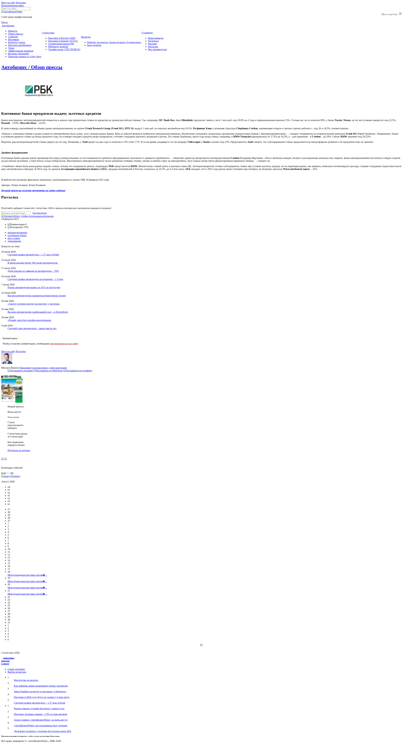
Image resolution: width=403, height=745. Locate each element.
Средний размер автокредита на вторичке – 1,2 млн (35, 279)
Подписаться (39, 213)
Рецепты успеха (16, 42)
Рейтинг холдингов (97, 42)
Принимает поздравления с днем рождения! (43, 367)
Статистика (48, 32)
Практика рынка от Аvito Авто (24, 56)
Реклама (152, 43)
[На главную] (11, 11)
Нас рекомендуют (157, 49)
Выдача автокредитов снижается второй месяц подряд (37, 295)
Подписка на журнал (19, 450)
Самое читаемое (16, 669)
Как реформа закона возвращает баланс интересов (41, 685)
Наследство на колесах (26, 680)
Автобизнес (8, 25)
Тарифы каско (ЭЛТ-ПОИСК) (64, 49)
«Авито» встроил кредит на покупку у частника (34, 303)
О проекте (147, 32)
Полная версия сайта (12, 5)
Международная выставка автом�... (27, 575)
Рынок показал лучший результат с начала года (39, 708)
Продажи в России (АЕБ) (61, 38)
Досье (11, 48)
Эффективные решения (20, 50)
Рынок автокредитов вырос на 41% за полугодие (34, 287)
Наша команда (155, 38)
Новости (12, 31)
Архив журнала (117, 42)
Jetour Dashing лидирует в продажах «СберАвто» (40, 691)
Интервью (13, 39)
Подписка (153, 41)
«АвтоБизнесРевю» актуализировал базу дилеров (40, 725)
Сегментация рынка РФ (61, 43)
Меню (4, 22)
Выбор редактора (17, 672)
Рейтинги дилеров (58, 46)
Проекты (86, 37)
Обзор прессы (15, 33)
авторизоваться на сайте (64, 343)
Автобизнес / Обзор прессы (31, 67)
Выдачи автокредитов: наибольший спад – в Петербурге (38, 312)
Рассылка (21, 2)
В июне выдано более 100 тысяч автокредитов (33, 262)
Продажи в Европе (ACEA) (63, 41)
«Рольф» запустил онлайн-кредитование (29, 320)
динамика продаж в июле (7, 661)
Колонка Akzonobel (18, 53)
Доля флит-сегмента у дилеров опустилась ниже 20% (42, 731)
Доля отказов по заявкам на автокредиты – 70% (33, 271)
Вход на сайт (8, 2)
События (13, 36)
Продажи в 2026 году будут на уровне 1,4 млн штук (41, 697)
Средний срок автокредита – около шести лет (32, 328)
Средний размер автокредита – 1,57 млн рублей (33, 254)
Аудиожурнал (133, 42)
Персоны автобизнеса (19, 45)
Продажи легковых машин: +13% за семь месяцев (40, 714)
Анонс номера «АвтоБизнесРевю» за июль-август (41, 720)
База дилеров (94, 45)
